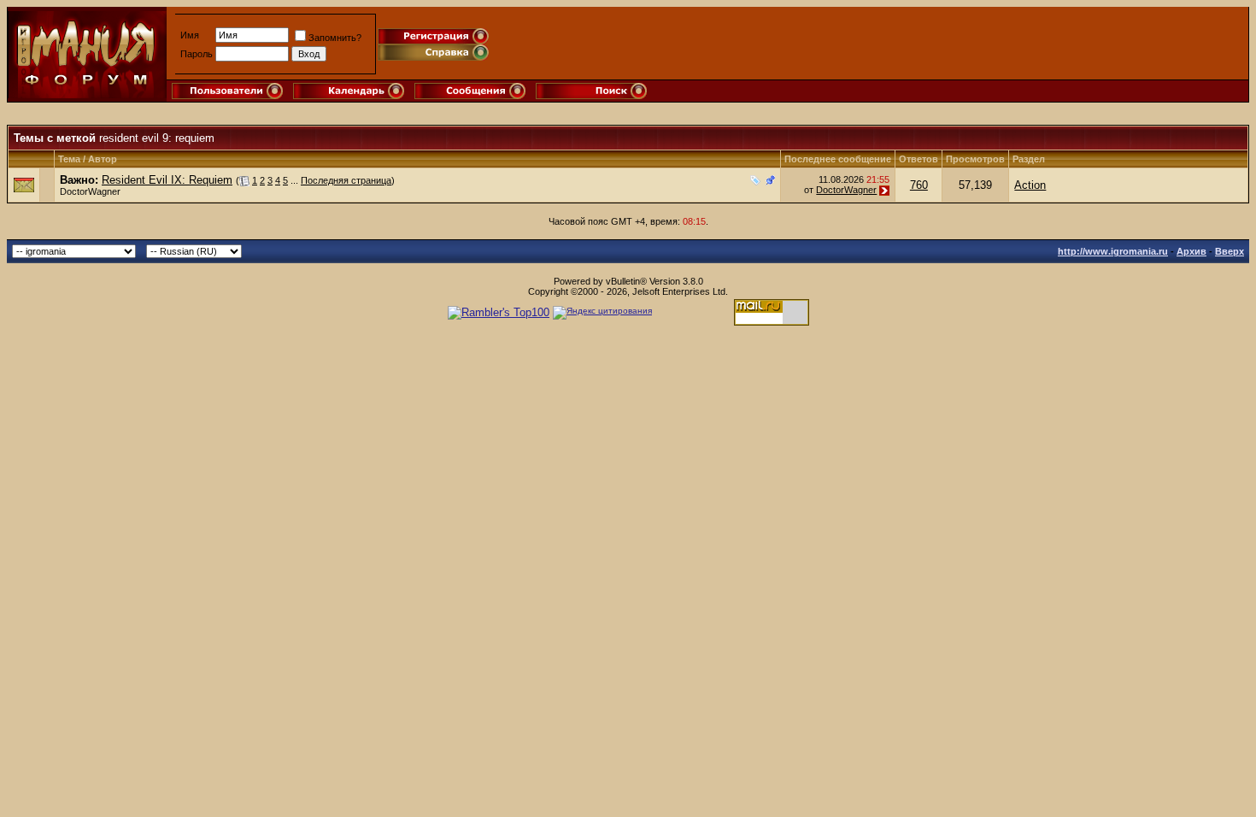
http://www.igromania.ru (1113, 251)
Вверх (1229, 251)
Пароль (196, 54)
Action (1030, 185)
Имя (189, 35)
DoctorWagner (90, 191)
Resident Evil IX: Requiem (167, 179)
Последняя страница (346, 180)
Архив (1191, 251)
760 (919, 185)
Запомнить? (334, 37)
